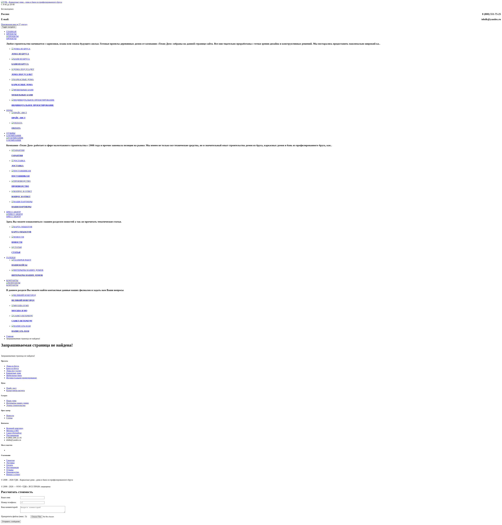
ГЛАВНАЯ (11, 31)
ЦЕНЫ (9, 110)
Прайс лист (11, 388)
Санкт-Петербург (14, 433)
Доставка (10, 463)
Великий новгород (14, 428)
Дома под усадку (13, 371)
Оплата (9, 465)
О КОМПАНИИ (13, 135)
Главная (9, 336)
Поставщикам (12, 435)
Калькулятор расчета (15, 390)
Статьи (9, 418)
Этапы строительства (15, 405)
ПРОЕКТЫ (11, 34)
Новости (10, 415)
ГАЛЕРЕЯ (10, 257)
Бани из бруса (12, 368)
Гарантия (10, 460)
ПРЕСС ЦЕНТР (13, 212)
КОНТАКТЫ (12, 280)
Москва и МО (12, 430)
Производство (12, 472)
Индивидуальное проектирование (21, 378)
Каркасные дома (13, 373)
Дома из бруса (12, 366)
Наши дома (11, 401)
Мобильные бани (14, 375)
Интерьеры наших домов (17, 403)
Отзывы (9, 470)
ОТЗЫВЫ (10, 133)
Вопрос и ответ (13, 474)
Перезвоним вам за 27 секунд (14, 24)
